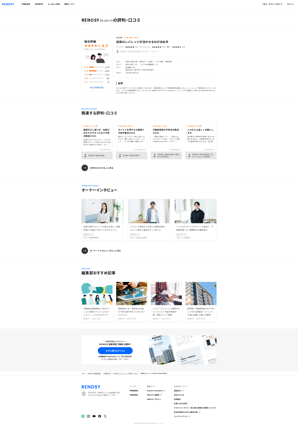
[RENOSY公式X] (105, 416)
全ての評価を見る (97, 87)
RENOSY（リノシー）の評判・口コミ (125, 373)
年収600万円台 (100, 155)
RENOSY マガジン (154, 399)
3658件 (107, 71)
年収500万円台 (134, 155)
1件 (108, 82)
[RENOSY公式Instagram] (88, 416)
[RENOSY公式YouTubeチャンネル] (94, 416)
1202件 (107, 75)
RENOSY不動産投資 (94, 373)
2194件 (107, 67)
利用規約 (177, 399)
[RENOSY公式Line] (82, 416)
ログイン (290, 4)
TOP (83, 373)
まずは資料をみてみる (115, 350)
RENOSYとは (179, 395)
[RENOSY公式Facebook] (99, 416)
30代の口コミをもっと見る (101, 167)
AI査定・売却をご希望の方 (272, 4)
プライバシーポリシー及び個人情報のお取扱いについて (195, 408)
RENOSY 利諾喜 (153, 395)
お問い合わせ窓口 (181, 403)
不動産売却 (133, 395)
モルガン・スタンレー (150, 51)
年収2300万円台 (135, 51)
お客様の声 (107, 373)
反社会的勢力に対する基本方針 (186, 412)
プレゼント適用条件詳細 (109, 359)
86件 (108, 78)
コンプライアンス (180, 416)
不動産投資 (133, 390)
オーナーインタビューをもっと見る (105, 250)
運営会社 (177, 390)
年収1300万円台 (204, 154)
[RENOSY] (100, 387)
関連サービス (69, 4)
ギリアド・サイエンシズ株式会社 (202, 155)
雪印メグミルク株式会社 (168, 155)
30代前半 (123, 51)
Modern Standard (154, 390)
